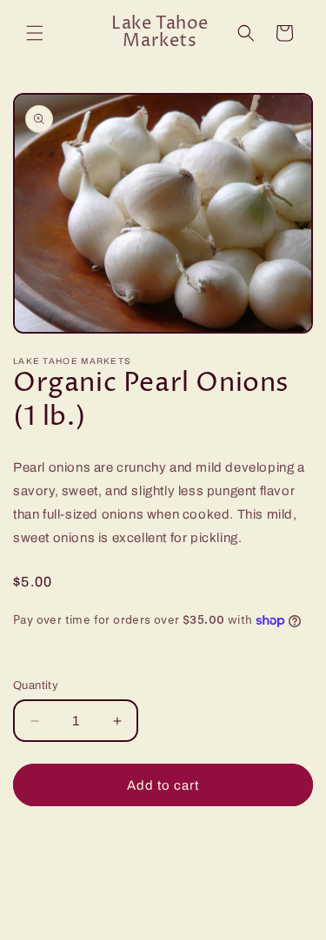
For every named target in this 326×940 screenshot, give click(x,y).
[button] (35, 33)
